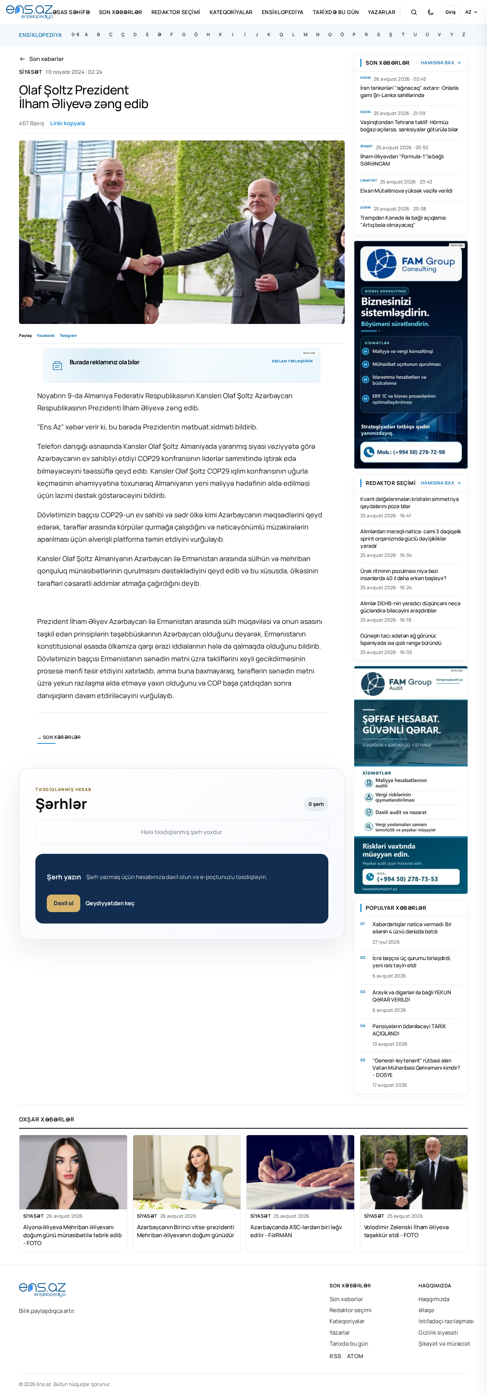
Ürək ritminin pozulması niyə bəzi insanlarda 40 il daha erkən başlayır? (403, 574)
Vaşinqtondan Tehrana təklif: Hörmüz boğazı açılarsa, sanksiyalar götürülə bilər (409, 125)
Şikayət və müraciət (444, 1344)
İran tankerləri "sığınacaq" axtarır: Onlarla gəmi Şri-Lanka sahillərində (409, 91)
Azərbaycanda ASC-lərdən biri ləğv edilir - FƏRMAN (296, 1231)
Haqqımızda (434, 1299)
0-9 (75, 34)
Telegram (68, 335)
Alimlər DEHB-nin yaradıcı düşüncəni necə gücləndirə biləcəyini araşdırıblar (410, 607)
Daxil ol (63, 903)
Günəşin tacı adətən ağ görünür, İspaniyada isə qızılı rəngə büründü (400, 639)
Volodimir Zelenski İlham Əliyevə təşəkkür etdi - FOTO (406, 1231)
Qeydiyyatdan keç (110, 903)
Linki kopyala (67, 123)
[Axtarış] (414, 12)
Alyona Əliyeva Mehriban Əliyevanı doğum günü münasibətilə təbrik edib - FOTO (72, 1235)
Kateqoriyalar (231, 12)
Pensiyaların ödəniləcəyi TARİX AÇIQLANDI (409, 1029)
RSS (335, 1356)
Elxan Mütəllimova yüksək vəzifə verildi (406, 190)
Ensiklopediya (283, 12)
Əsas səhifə (71, 12)
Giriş (451, 12)
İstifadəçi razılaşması (446, 1321)
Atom (355, 1356)
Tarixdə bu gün (336, 12)
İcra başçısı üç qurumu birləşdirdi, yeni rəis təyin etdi (411, 961)
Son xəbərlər (120, 12)
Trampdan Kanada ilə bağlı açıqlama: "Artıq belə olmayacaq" (403, 221)
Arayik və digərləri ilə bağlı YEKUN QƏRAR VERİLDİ (411, 996)
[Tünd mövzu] (430, 12)
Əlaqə (426, 1310)
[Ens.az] (29, 12)
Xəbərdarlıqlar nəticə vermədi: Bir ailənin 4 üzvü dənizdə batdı (412, 927)
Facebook (45, 335)
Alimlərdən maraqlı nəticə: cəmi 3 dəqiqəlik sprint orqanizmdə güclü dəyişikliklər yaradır (410, 538)
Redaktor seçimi (176, 12)
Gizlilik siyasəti (438, 1333)
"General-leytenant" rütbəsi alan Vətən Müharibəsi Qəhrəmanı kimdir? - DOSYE (416, 1067)
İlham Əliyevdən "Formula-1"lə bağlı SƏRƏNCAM (402, 160)
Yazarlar (381, 12)
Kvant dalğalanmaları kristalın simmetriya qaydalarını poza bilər (409, 502)
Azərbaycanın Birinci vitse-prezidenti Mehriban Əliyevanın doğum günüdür (186, 1231)
